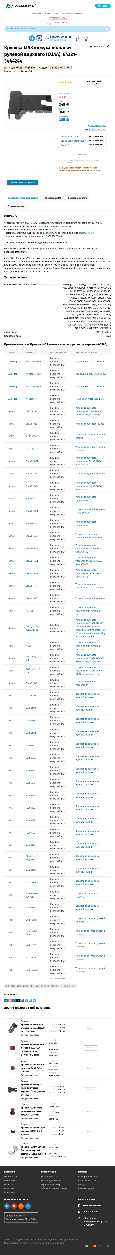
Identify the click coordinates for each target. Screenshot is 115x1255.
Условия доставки (50, 1180)
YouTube (14, 1206)
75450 (28, 645)
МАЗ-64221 (31, 832)
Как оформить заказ (89, 1176)
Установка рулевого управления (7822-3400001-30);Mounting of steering (89, 411)
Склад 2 (65, 145)
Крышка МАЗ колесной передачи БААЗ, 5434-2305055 (32, 1068)
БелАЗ (11, 411)
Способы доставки (96, 129)
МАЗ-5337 (30, 720)
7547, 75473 (31, 610)
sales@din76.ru (58, 40)
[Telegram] (34, 1000)
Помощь (82, 1171)
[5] (71, 82)
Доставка (47, 13)
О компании (67, 13)
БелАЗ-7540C (32, 548)
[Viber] (22, 1000)
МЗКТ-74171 (31, 945)
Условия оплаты (49, 1176)
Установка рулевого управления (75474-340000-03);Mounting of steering (89, 670)
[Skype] (30, 1000)
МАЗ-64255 (31, 695)
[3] (65, 82)
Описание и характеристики (23, 198)
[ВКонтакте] (6, 1000)
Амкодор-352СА (33, 361)
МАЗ (10, 695)
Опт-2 (61, 101)
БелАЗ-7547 (31, 683)
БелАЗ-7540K (32, 573)
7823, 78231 (31, 411)
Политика (9, 1188)
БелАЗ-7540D (32, 561)
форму (46, 233)
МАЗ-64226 (31, 870)
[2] (63, 82)
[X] (18, 1000)
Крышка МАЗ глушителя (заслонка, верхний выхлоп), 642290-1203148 (33, 1150)
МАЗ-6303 (30, 808)
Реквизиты (10, 1180)
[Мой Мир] (14, 1000)
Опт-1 (61, 109)
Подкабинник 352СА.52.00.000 (90, 361)
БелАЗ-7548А (32, 536)
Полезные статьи (87, 1180)
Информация (48, 1171)
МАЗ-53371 (31, 733)
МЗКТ (11, 436)
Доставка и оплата (78, 198)
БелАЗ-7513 (31, 523)
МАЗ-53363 (31, 907)
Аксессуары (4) (53, 198)
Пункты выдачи (97, 125)
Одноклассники (21, 1206)
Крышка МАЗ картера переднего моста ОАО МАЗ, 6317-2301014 (31, 1111)
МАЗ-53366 (31, 708)
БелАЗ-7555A (32, 473)
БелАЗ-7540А (32, 486)
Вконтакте (7, 1206)
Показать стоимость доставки (22, 183)
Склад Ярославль (70, 136)
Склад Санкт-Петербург (73, 141)
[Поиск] (108, 29)
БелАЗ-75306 (32, 598)
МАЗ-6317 (30, 820)
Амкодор (13, 361)
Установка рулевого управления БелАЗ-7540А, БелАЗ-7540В (88, 461)
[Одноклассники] (10, 1000)
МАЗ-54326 (31, 882)
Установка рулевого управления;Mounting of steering (88, 610)
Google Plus (28, 1206)
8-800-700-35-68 (92, 1205)
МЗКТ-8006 (31, 436)
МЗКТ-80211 (31, 448)
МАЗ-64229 (31, 845)
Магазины (9, 1192)
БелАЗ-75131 (32, 498)
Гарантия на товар (51, 1184)
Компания (9, 1171)
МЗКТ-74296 (31, 957)
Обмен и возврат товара (54, 1188)
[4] (68, 82)
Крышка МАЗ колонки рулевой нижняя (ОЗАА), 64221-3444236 (33, 1028)
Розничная (63, 117)
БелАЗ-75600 (32, 511)
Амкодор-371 (32, 399)
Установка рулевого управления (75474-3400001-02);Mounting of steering (90, 658)
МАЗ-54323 (31, 758)
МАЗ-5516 (30, 783)
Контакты (78, 13)
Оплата (56, 13)
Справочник (35, 13)
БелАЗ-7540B (32, 461)
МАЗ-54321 (31, 745)
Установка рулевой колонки (90, 473)
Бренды (82, 1184)
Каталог (102, 5)
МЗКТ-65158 (31, 920)
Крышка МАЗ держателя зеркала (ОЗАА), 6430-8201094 (33, 1131)
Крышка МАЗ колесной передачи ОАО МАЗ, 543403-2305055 (32, 1048)
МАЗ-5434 (30, 770)
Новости (8, 1184)
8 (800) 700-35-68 (61, 36)
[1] (60, 82)
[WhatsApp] (26, 1000)
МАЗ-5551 (30, 795)
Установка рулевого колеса (89, 423)
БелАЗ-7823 (31, 423)
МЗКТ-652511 (32, 970)
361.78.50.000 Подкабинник (89, 399)
